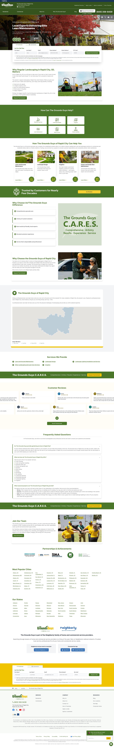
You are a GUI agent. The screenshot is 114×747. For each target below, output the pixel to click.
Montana (49, 608)
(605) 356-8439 (104, 12)
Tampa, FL (83, 586)
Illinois (25, 610)
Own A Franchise (67, 706)
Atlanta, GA (16, 578)
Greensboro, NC (39, 585)
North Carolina (61, 610)
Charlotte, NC (16, 588)
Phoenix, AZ (72, 575)
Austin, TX (15, 580)
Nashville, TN (61, 583)
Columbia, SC (27, 580)
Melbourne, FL (50, 588)
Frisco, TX (37, 582)
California (15, 610)
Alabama (15, 603)
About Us (42, 11)
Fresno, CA (38, 579)
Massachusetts (39, 610)
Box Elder (24, 343)
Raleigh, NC (72, 580)
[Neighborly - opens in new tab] (68, 628)
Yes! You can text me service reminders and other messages (29, 677)
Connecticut (16, 616)
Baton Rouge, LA (17, 583)
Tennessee (72, 613)
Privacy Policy (35, 58)
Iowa (25, 616)
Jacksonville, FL (51, 575)
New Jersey (61, 603)
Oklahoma (60, 616)
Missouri (49, 605)
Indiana (26, 613)
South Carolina (73, 608)
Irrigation (61, 164)
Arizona (15, 605)
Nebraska (49, 610)
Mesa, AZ (60, 572)
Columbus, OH (27, 583)
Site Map (95, 703)
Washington (83, 610)
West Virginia (84, 613)
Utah (82, 603)
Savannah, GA (84, 578)
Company (65, 695)
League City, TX (51, 580)
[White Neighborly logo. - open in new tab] (4, 1)
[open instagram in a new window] (111, 17)
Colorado (15, 613)
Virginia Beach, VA (96, 572)
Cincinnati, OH (27, 575)
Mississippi (49, 603)
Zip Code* (76, 672)
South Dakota (72, 610)
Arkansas (15, 608)
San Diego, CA (84, 575)
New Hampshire (51, 616)
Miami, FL (60, 575)
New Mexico (61, 605)
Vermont (83, 605)
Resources (96, 695)
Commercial (20, 11)
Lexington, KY (50, 583)
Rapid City (42, 343)
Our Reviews (89, 191)
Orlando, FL (72, 572)
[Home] (13, 688)
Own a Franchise (107, 5)
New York (60, 608)
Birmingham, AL (17, 586)
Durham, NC (27, 588)
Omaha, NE (61, 588)
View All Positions (18, 535)
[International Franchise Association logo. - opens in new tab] (14, 715)
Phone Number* (53, 50)
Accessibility (54, 736)
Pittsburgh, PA (72, 578)
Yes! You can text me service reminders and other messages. (29, 56)
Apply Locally (89, 5)
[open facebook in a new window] (102, 17)
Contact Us (65, 703)
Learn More (18, 180)
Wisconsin (83, 616)
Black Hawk (16, 343)
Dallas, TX (26, 586)
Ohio (59, 613)
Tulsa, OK (83, 588)
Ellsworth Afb (34, 343)
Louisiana (37, 608)
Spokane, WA (84, 580)
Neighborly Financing (79, 5)
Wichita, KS (95, 575)
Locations (23, 688)
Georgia (26, 605)
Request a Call (94, 674)
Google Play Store (79, 650)
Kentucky (37, 605)
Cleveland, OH (27, 578)
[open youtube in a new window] (108, 17)
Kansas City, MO (51, 578)
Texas (70, 616)
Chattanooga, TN (28, 572)
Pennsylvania (72, 605)
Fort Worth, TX (39, 577)
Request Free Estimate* (88, 10)
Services (38, 695)
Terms (30, 58)
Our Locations (96, 701)
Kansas (37, 603)
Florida (26, 603)
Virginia (82, 608)
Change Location (21, 6)
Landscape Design (42, 164)
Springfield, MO (84, 583)
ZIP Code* (75, 50)
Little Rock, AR (50, 586)
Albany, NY (15, 572)
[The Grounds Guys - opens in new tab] (45, 629)
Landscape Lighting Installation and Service (87, 361)
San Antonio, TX (85, 572)
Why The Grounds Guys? (59, 11)
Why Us (64, 698)
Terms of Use (39, 736)
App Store (66, 650)
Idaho (25, 608)
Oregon (71, 603)
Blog (75, 11)
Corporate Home (97, 706)
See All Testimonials (57, 423)
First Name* (17, 50)
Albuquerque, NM (17, 575)
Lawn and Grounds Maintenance (24, 361)
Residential (5, 11)
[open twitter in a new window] (105, 17)
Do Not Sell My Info (64, 736)
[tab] (19, 44)
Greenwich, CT (39, 587)
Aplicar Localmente (98, 5)
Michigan (37, 613)
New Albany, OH (62, 586)
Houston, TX (50, 572)
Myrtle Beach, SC (62, 580)
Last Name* (28, 50)
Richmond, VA (72, 583)
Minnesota (38, 616)
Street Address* (65, 50)
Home (16, 688)
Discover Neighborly (40, 650)
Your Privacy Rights (76, 736)
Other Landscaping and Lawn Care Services (27, 365)
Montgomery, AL (62, 578)
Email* (39, 50)
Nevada (49, 613)
